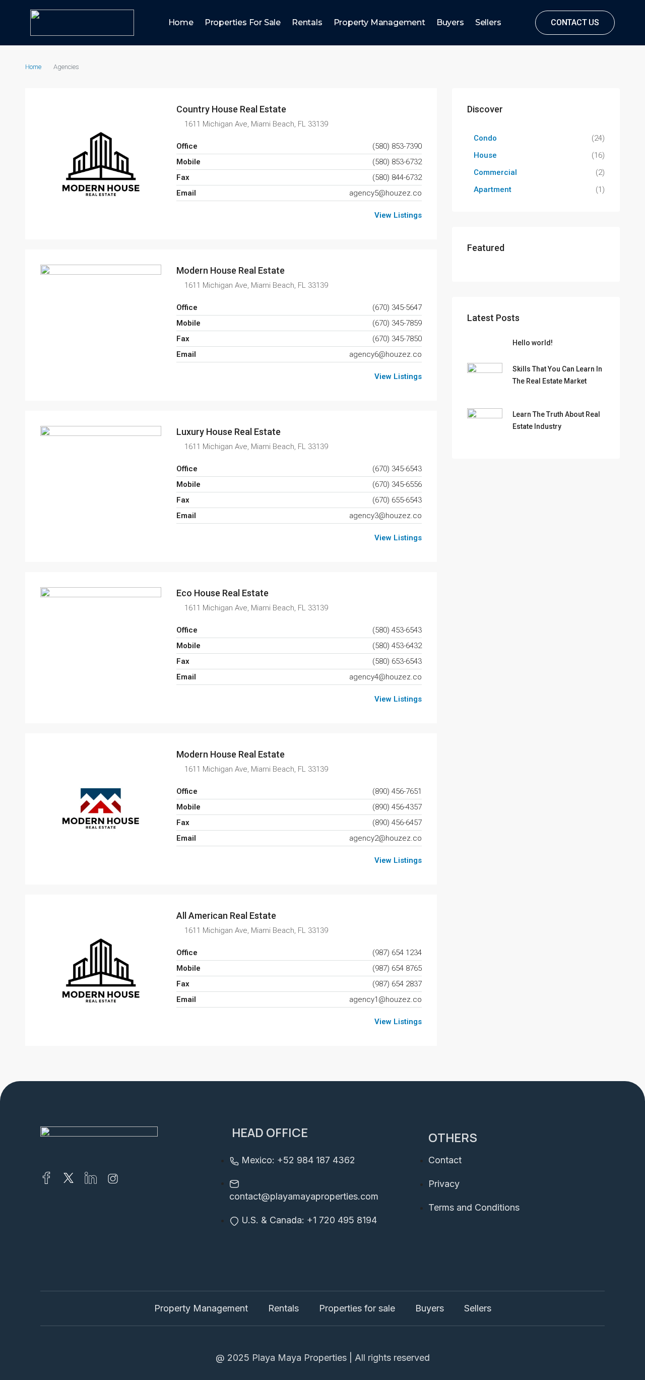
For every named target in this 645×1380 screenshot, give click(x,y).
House (485, 155)
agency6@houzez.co (385, 354)
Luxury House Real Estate (228, 431)
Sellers (488, 22)
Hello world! (532, 343)
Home (181, 22)
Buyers (450, 22)
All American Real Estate (226, 915)
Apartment (492, 189)
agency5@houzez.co (385, 193)
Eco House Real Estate (222, 593)
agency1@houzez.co (385, 999)
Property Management (379, 22)
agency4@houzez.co (385, 676)
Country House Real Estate (231, 109)
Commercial (495, 172)
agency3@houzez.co (385, 515)
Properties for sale (243, 22)
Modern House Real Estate (230, 270)
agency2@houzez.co (385, 838)
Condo (485, 138)
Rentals (307, 22)
